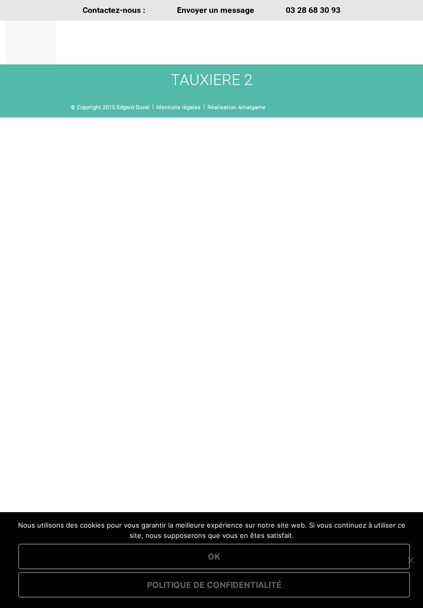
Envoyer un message (215, 10)
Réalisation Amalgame (236, 107)
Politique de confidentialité (214, 585)
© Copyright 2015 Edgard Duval (110, 107)
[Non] (410, 560)
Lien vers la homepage (131, 42)
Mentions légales (178, 107)
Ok (214, 556)
